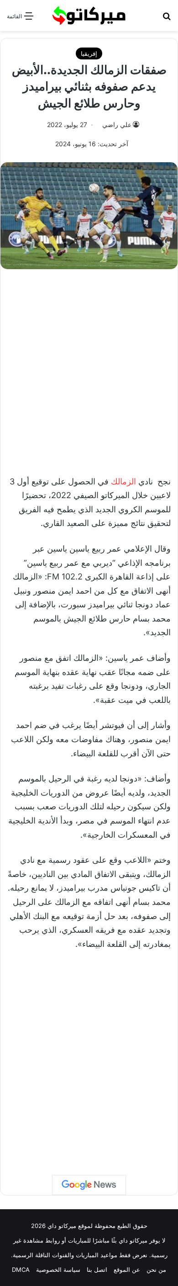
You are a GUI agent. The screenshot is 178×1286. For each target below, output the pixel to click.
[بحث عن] (166, 19)
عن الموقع (127, 1269)
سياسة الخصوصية (58, 1269)
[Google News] (89, 1185)
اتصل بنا (97, 1269)
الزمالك (123, 481)
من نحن (156, 1269)
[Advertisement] (89, 367)
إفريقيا (89, 53)
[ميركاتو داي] (89, 15)
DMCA (21, 1269)
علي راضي (116, 124)
